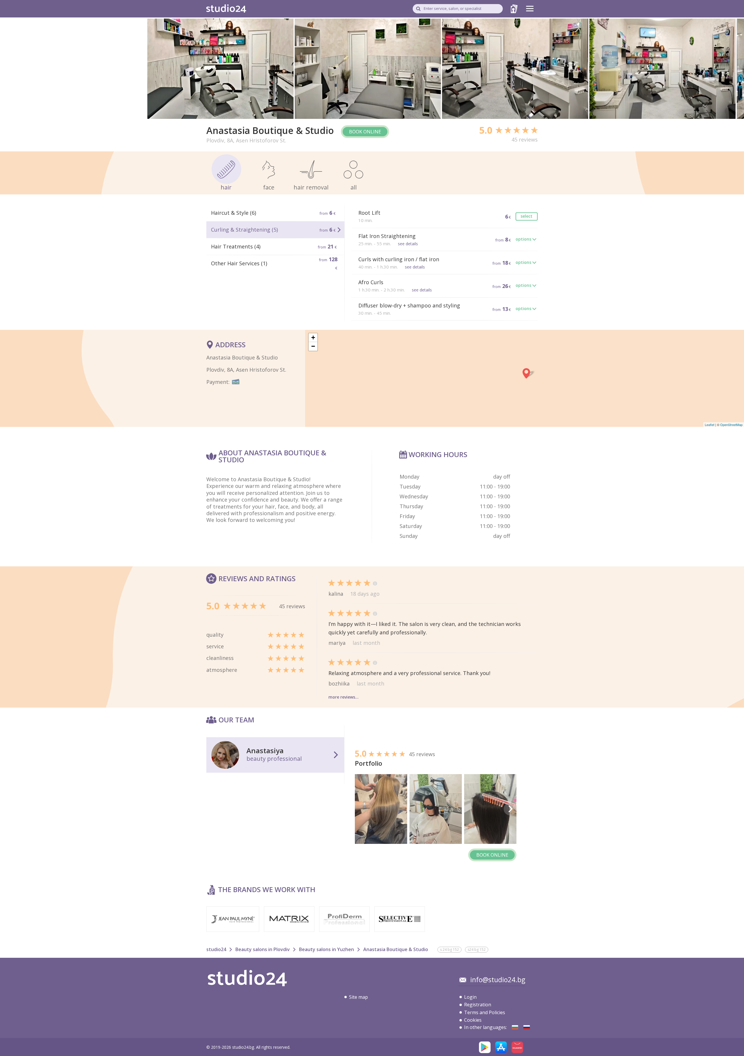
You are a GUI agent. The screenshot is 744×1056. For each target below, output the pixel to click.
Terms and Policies (484, 1012)
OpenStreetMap (731, 424)
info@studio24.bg (497, 979)
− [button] (313, 346)
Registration (477, 1004)
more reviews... (343, 697)
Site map (358, 997)
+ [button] (313, 337)
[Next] (510, 809)
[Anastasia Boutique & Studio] (515, 1027)
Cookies (473, 1020)
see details (408, 243)
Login (470, 997)
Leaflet (709, 424)
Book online (365, 131)
